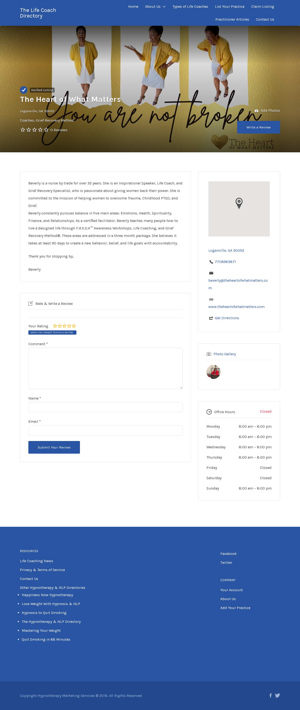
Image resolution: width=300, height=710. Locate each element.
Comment (38, 344)
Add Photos (270, 110)
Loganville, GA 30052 (37, 111)
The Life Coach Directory (38, 13)
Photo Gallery (225, 354)
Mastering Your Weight (41, 630)
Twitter (226, 562)
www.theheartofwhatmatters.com (236, 306)
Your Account (231, 590)
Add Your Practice (235, 607)
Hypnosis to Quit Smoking (44, 612)
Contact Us (265, 19)
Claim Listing (262, 6)
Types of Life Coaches (190, 6)
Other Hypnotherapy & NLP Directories (52, 587)
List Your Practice (229, 6)
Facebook (228, 553)
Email (34, 421)
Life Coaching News (36, 561)
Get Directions (227, 318)
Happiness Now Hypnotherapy (47, 595)
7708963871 (225, 261)
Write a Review (259, 127)
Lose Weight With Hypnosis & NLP (51, 604)
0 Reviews (59, 130)
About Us (153, 6)
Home (133, 6)
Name (34, 398)
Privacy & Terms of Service (42, 570)
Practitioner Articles (232, 19)
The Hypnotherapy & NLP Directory (51, 621)
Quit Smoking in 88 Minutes (46, 639)
